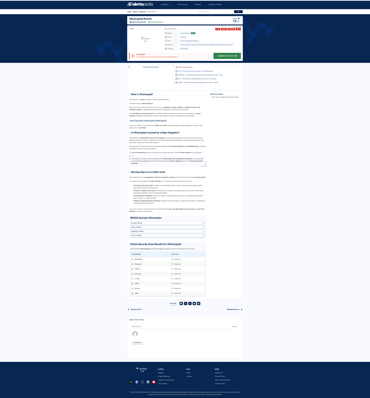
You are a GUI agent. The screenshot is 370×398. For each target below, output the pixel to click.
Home (129, 11)
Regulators (215, 4)
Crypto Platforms (164, 376)
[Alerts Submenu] (170, 4)
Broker (132, 28)
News (198, 4)
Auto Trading (162, 384)
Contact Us (219, 373)
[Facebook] (136, 382)
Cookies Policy (220, 384)
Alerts (164, 4)
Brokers (142, 11)
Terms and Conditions (223, 380)
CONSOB (231, 29)
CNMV (224, 29)
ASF (218, 29)
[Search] (238, 11)
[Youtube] (153, 382)
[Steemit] (148, 382)
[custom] (142, 382)
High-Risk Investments (166, 380)
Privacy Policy (220, 376)
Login (236, 326)
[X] (131, 382)
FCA (238, 29)
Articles (183, 4)
